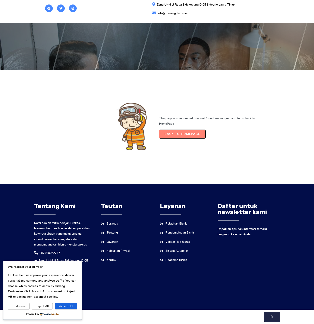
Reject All (42, 306)
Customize (19, 306)
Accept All (66, 306)
